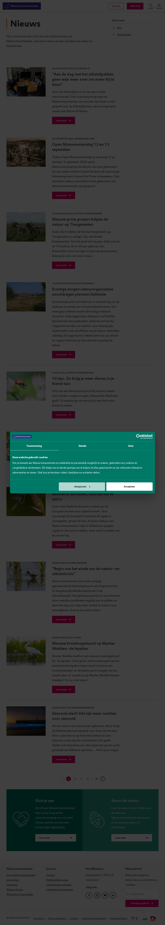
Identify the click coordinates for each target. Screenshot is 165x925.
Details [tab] (83, 446)
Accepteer (129, 486)
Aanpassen (80, 486)
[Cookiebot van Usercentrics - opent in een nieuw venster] (138, 436)
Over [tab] (131, 446)
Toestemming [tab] (34, 446)
